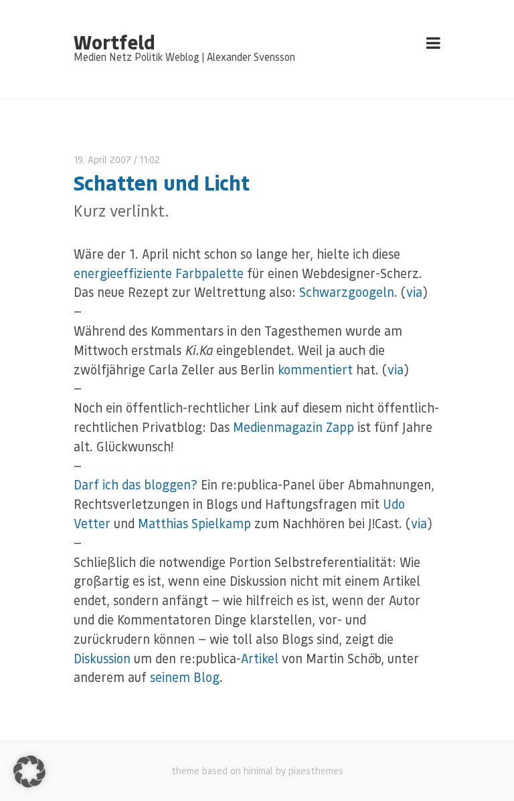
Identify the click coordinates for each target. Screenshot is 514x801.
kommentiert (315, 369)
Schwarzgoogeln (346, 291)
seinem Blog (185, 677)
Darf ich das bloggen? (135, 484)
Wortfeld (114, 41)
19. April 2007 (102, 159)
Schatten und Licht (162, 182)
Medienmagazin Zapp (293, 427)
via (414, 291)
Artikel (259, 658)
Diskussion (102, 658)
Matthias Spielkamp (194, 523)
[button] (29, 771)
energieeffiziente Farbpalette (159, 273)
